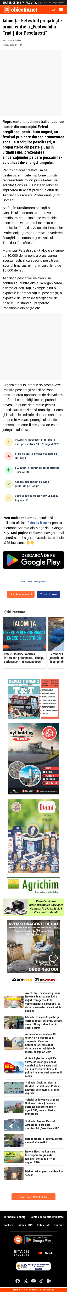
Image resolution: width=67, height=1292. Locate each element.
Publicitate (43, 1225)
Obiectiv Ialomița (39, 523)
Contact (59, 1225)
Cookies (8, 1225)
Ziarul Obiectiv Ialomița (20, 2)
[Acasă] (7, 9)
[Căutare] (53, 9)
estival (22, 582)
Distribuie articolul (21, 594)
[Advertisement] (33, 83)
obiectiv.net (24, 9)
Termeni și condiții (14, 1217)
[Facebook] (17, 1281)
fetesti (29, 582)
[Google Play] (49, 1281)
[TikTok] (41, 1281)
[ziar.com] (45, 979)
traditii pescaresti (41, 582)
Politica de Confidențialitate (47, 1217)
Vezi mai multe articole (33, 1196)
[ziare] (22, 979)
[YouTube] (33, 1281)
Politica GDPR (25, 1225)
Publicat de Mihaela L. (12, 40)
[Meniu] (61, 9)
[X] (25, 1281)
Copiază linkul (48, 594)
